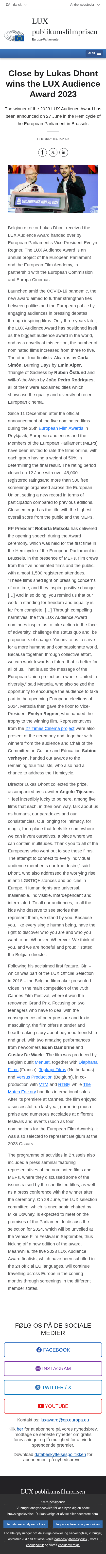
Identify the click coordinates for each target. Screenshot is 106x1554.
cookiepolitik (35, 1545)
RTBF (63, 1084)
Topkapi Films (52, 1069)
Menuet (42, 1062)
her (20, 1429)
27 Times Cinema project (49, 728)
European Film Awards (61, 428)
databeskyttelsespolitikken (60, 1454)
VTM (43, 1084)
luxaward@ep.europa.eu (65, 1419)
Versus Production (35, 1077)
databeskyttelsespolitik (70, 1539)
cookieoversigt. (69, 1545)
